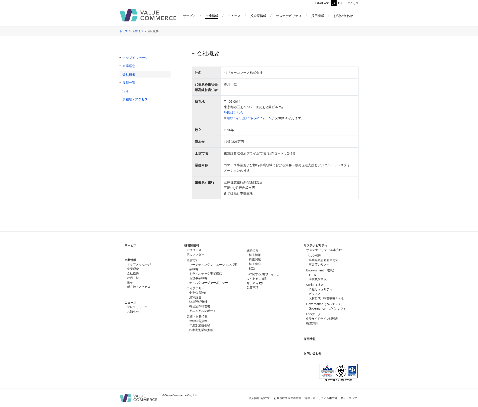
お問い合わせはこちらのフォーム (248, 118)
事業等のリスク (319, 264)
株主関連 (255, 259)
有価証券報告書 (199, 306)
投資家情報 (191, 245)
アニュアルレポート (202, 311)
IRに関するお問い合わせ (262, 274)
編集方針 (312, 323)
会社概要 (128, 74)
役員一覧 (128, 82)
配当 (252, 268)
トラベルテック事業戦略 (205, 273)
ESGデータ (313, 314)
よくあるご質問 (256, 278)
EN (340, 3)
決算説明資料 (198, 302)
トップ (124, 31)
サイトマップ (349, 398)
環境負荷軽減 (318, 279)
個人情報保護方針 (260, 398)
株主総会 (255, 264)
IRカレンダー (195, 254)
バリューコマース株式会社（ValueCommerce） (148, 15)
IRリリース (194, 250)
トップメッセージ (135, 57)
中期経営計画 (198, 293)
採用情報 (310, 339)
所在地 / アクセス (135, 99)
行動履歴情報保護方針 (287, 398)
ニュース (130, 302)
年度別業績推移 (199, 325)
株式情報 (255, 255)
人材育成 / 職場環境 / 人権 (326, 298)
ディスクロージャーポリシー (208, 282)
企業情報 (137, 31)
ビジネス (315, 294)
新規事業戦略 (198, 278)
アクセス (353, 3)
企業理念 (128, 66)
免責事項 (252, 287)
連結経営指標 (198, 321)
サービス (130, 245)
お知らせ (133, 311)
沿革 (125, 91)
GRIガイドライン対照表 (322, 319)
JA (334, 3)
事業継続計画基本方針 (324, 260)
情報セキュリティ (321, 289)
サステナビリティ (316, 245)
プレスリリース (137, 307)
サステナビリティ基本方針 (324, 250)
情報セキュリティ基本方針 (320, 398)
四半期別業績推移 (201, 330)
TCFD (312, 275)
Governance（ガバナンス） (328, 308)
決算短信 (195, 297)
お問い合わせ (313, 353)
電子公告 (252, 283)
